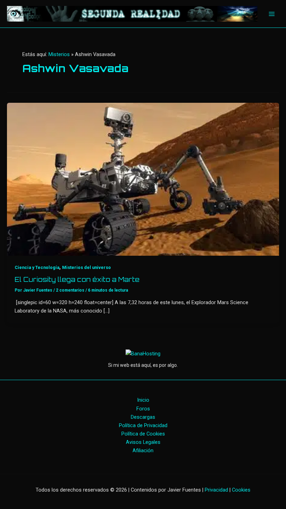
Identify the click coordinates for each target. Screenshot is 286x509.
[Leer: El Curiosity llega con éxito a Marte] (143, 179)
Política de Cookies (143, 434)
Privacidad (216, 490)
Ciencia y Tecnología (37, 267)
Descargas (143, 417)
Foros (143, 409)
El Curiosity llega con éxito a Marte (77, 279)
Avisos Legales (143, 442)
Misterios (59, 54)
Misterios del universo (86, 267)
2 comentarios (70, 290)
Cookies (241, 490)
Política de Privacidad (143, 425)
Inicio (143, 400)
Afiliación (143, 450)
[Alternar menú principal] (271, 14)
